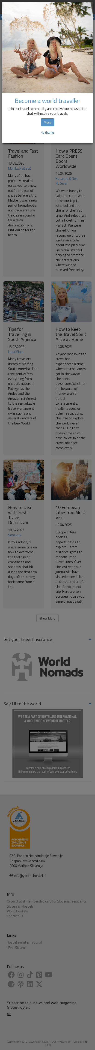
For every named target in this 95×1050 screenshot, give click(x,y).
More (47, 122)
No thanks (48, 132)
